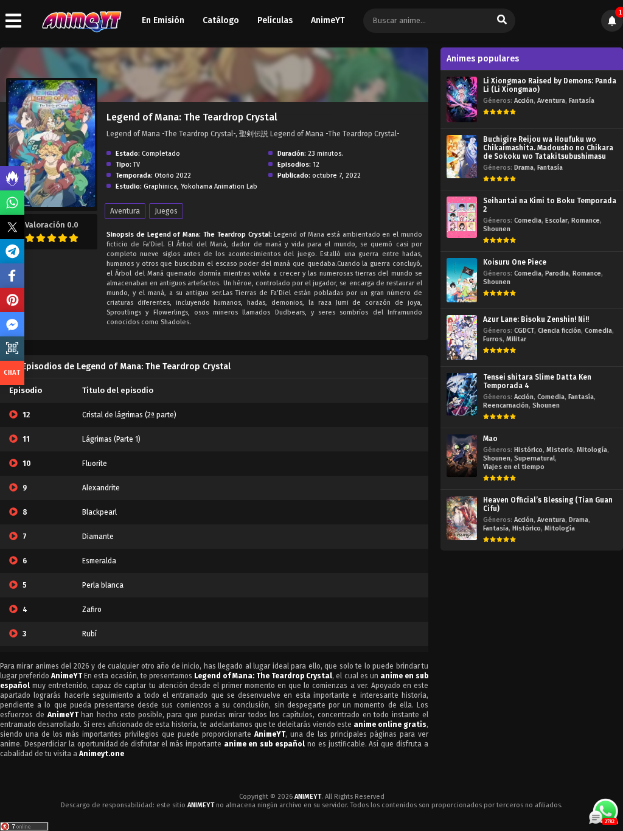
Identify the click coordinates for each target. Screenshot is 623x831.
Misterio (559, 450)
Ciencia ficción (559, 331)
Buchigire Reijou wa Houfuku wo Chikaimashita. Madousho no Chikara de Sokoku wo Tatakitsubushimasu (548, 148)
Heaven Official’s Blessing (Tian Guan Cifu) (548, 504)
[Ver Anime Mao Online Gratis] (462, 456)
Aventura (125, 211)
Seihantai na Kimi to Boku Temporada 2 (549, 205)
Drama (524, 168)
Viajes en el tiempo (514, 467)
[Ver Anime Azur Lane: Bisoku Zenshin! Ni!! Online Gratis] (462, 337)
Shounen (496, 229)
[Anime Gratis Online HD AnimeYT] (81, 21)
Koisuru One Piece (514, 262)
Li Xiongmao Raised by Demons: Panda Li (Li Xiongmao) (549, 85)
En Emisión (163, 20)
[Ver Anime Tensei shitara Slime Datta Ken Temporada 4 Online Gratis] (462, 394)
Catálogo (221, 20)
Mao (490, 438)
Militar (516, 339)
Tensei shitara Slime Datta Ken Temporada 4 (537, 381)
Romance (585, 220)
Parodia (557, 273)
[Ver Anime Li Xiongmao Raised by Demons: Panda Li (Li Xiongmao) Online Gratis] (462, 99)
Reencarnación (506, 405)
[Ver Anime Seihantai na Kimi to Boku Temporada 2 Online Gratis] (462, 217)
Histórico (528, 450)
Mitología (592, 450)
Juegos (166, 211)
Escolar (556, 220)
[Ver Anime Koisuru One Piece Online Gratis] (462, 280)
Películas (275, 20)
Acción (524, 101)
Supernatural (534, 458)
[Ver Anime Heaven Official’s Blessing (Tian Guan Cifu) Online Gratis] (462, 518)
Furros (493, 339)
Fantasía (581, 101)
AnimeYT (328, 20)
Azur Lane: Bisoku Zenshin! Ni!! (536, 319)
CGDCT (524, 331)
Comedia (527, 220)
